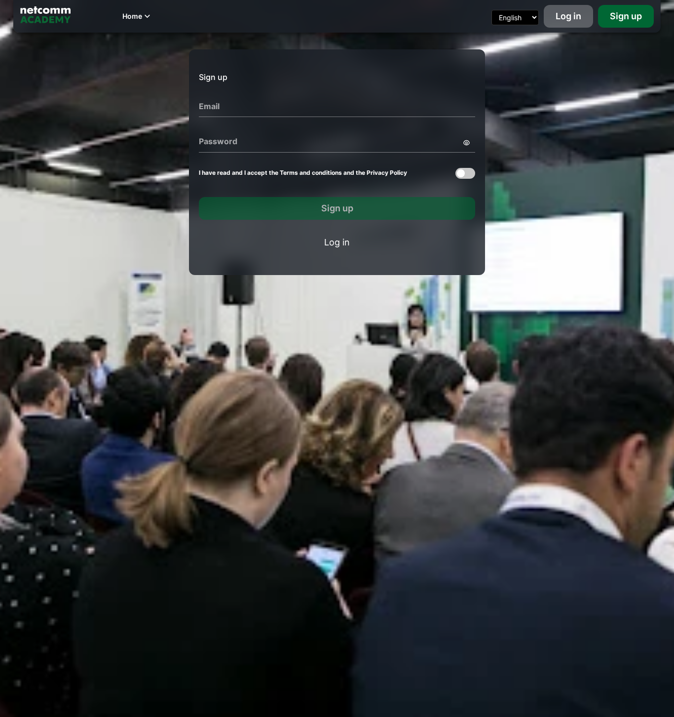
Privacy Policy (387, 172)
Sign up (626, 16)
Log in (568, 16)
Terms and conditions (311, 172)
